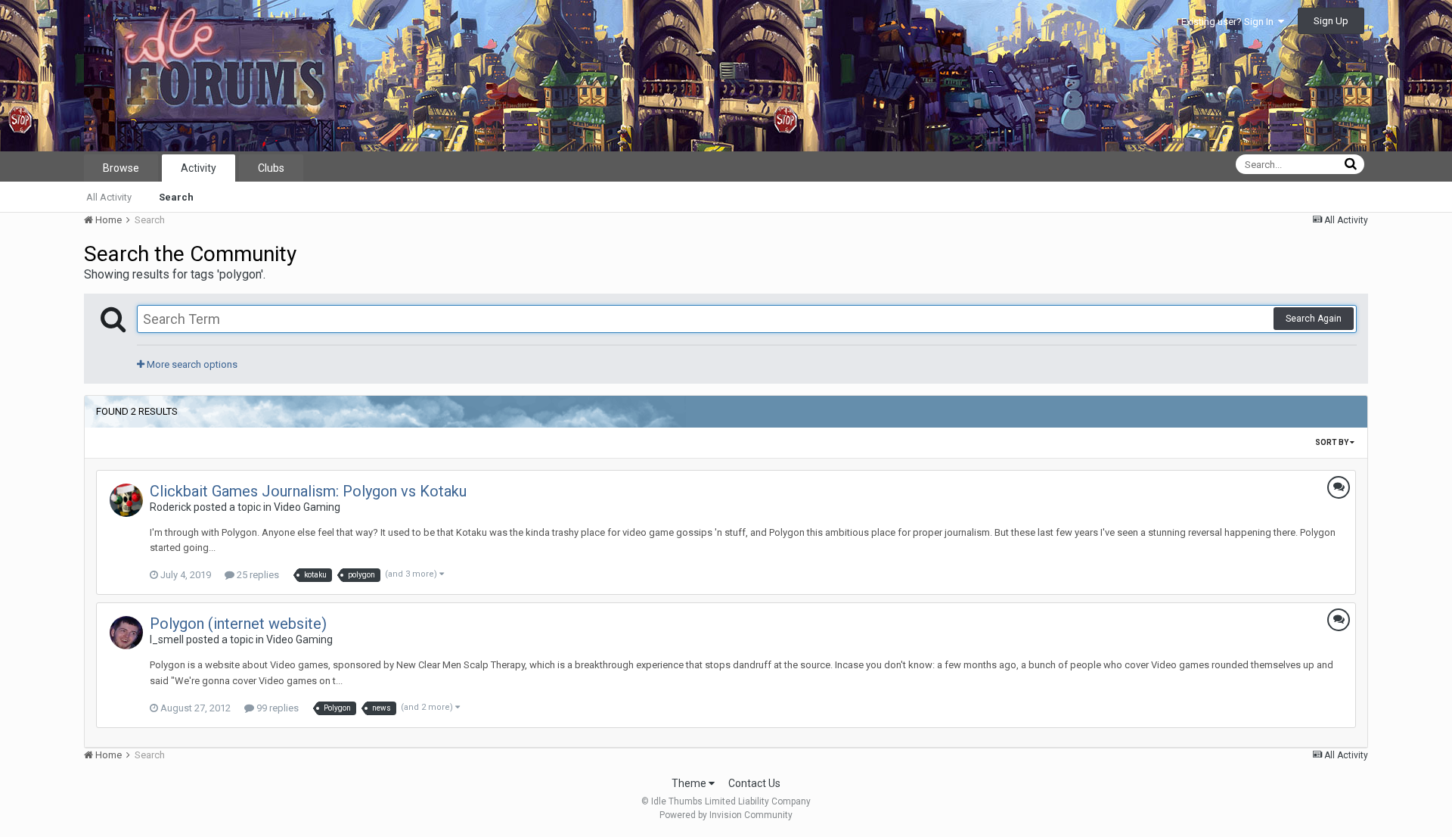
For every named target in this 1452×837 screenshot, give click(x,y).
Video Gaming (307, 507)
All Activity (109, 197)
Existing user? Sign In (1229, 21)
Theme (690, 783)
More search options (190, 364)
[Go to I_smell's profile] (126, 632)
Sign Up (1331, 20)
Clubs (271, 168)
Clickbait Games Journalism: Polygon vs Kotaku (308, 491)
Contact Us (754, 783)
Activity (198, 168)
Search (176, 197)
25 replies (256, 574)
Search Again (1314, 318)
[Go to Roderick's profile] (126, 500)
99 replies (276, 708)
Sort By (1332, 442)
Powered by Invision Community (726, 815)
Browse (121, 168)
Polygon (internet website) (238, 624)
